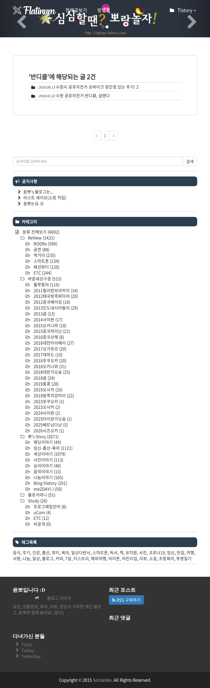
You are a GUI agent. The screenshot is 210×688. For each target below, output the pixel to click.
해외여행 (98, 558)
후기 (26, 552)
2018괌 (44, 378)
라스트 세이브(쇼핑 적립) (44, 197)
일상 (36, 558)
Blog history (50, 483)
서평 (16, 558)
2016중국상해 (48, 337)
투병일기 (184, 558)
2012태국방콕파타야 (55, 296)
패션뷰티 (46, 267)
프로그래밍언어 (49, 506)
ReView (41, 238)
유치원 (131, 552)
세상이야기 (49, 454)
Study (37, 500)
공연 (41, 249)
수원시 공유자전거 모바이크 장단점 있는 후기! (95, 87)
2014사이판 (47, 319)
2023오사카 (46, 407)
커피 (59, 558)
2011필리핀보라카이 (55, 290)
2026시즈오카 (48, 430)
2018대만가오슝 (51, 372)
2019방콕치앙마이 (53, 395)
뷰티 (55, 552)
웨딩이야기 (47, 442)
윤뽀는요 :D (33, 203)
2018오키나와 (49, 366)
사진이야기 (48, 460)
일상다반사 (80, 552)
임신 (171, 552)
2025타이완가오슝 (52, 419)
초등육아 (166, 558)
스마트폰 (46, 261)
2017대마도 (47, 354)
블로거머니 (41, 495)
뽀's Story (43, 436)
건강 (36, 552)
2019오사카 (47, 389)
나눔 (26, 558)
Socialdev (102, 680)
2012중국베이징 (51, 302)
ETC (42, 273)
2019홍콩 (46, 384)
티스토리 (81, 558)
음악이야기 (47, 471)
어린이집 (129, 558)
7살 (68, 558)
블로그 (48, 558)
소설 (153, 558)
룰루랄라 (46, 284)
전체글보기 (76, 10)
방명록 (103, 10)
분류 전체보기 (40, 232)
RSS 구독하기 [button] (128, 600)
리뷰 (143, 558)
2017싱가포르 (49, 349)
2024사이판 (46, 413)
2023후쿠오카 (48, 401)
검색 (190, 161)
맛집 (180, 552)
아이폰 (114, 558)
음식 (16, 552)
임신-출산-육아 (52, 448)
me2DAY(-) (47, 489)
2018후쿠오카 (49, 360)
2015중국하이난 (51, 331)
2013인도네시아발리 (55, 308)
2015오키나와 (49, 325)
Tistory (185, 10)
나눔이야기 (48, 477)
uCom (42, 512)
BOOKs (45, 243)
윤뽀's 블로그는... (38, 191)
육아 (65, 552)
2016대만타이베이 (53, 343)
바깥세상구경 (44, 278)
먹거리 (44, 255)
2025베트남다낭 (50, 424)
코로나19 (157, 552)
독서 (114, 552)
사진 (143, 552)
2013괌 (44, 313)
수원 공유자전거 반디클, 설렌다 (83, 95)
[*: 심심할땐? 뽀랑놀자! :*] (34, 10)
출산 (46, 552)
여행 (190, 552)
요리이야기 (47, 465)
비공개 (42, 524)
